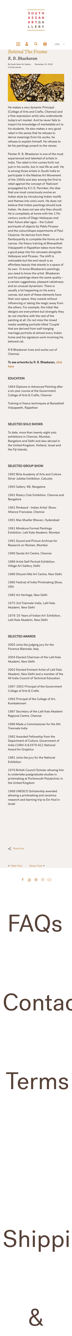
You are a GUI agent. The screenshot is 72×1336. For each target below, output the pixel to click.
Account (27, 44)
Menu (18, 44)
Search (36, 44)
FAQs (34, 924)
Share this (18, 848)
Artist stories (15, 67)
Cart (45, 44)
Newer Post (35, 866)
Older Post (16, 866)
